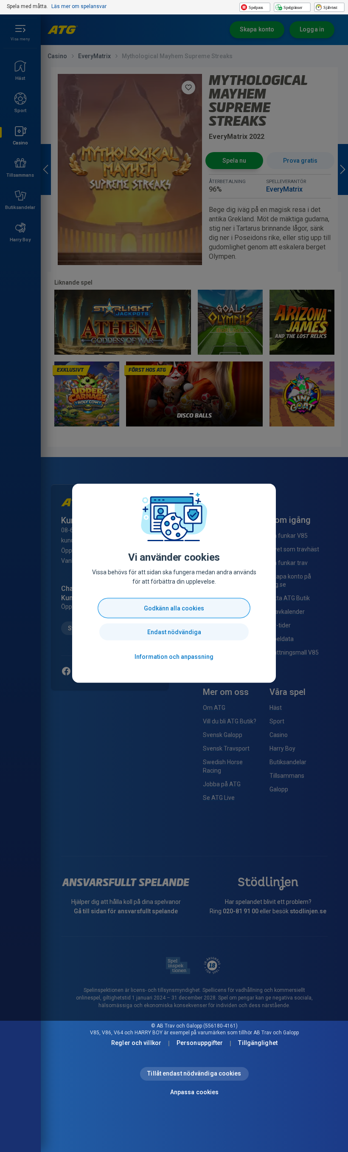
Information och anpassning (174, 656)
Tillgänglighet (257, 1042)
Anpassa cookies (194, 1092)
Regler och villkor (136, 1042)
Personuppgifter (200, 1042)
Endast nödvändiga (174, 632)
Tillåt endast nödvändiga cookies (194, 1073)
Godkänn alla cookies (174, 608)
